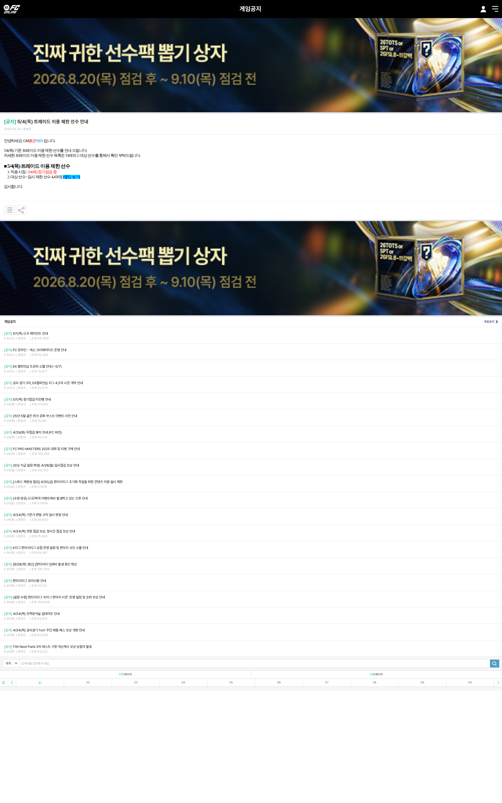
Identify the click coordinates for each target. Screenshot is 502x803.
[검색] (494, 663)
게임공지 (250, 9)
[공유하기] (21, 210)
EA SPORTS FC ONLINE (12, 9)
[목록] (9, 210)
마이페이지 (483, 9)
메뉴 (495, 9)
